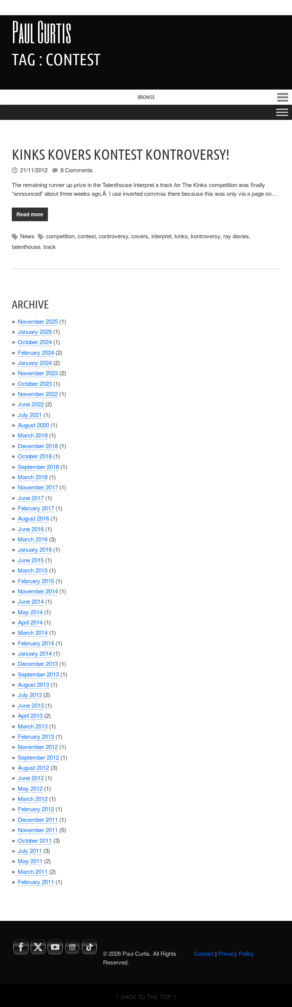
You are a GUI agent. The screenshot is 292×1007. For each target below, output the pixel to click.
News (27, 236)
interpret (161, 236)
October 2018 (35, 456)
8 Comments (76, 170)
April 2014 (30, 622)
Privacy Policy (236, 953)
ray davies (236, 236)
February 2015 (36, 581)
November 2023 (38, 373)
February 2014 (36, 643)
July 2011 (30, 850)
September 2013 (38, 674)
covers (139, 236)
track (49, 246)
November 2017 (38, 487)
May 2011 (30, 861)
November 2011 (38, 830)
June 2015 (31, 560)
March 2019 (33, 435)
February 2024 (36, 352)
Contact (204, 953)
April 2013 (30, 715)
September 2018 (38, 466)
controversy (113, 236)
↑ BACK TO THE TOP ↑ (146, 997)
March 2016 (33, 539)
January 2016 (35, 549)
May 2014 (30, 612)
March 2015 (33, 570)
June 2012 (31, 778)
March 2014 (33, 632)
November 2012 (38, 747)
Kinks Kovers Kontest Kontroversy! (121, 154)
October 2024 (35, 342)
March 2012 (33, 798)
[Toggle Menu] (282, 112)
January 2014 (35, 653)
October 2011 (35, 840)
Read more (29, 214)
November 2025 (38, 321)
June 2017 (31, 498)
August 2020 (33, 425)
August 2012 (33, 767)
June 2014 (31, 601)
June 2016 (31, 529)
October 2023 (35, 383)
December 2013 (38, 663)
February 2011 (36, 882)
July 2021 (30, 415)
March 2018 (33, 477)
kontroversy (205, 236)
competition (60, 236)
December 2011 (38, 819)
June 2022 (31, 404)
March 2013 (33, 726)
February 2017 (36, 508)
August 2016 (33, 518)
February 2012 (36, 809)
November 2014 (38, 591)
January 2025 (35, 331)
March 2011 (33, 871)
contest (87, 236)
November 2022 (38, 394)
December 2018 (38, 446)
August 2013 (33, 684)
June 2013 (31, 705)
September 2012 (38, 757)
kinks (181, 236)
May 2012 (30, 788)
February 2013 (36, 736)
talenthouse (26, 246)
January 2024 (35, 363)
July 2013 (30, 695)
